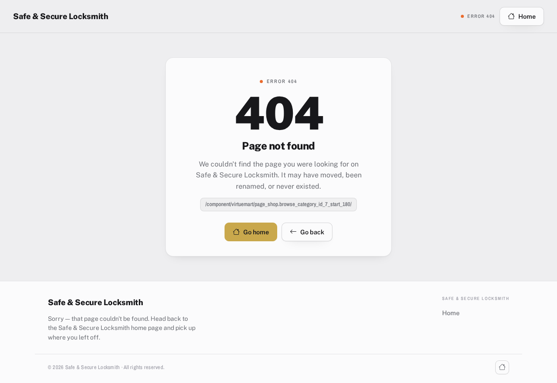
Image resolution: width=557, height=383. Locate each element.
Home (527, 16)
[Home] (502, 367)
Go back (312, 232)
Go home (256, 232)
